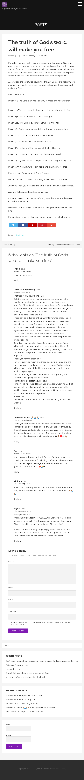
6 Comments (42, 56)
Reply (16, 280)
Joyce (17, 508)
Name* (8, 724)
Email (11, 600)
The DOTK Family (28, 56)
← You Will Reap (9, 245)
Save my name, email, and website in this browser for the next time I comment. (42, 623)
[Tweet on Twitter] (13, 225)
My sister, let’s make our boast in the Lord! (25, 677)
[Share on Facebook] (23, 225)
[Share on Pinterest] (42, 225)
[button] (81, 4)
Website (12, 611)
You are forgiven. (13, 669)
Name (10, 588)
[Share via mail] (52, 225)
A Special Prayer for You (17, 665)
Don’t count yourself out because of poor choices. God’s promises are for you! (42, 661)
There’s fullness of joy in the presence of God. (27, 673)
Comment (13, 561)
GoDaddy (62, 769)
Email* (8, 735)
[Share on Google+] (32, 225)
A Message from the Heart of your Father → (64, 245)
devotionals (20, 235)
